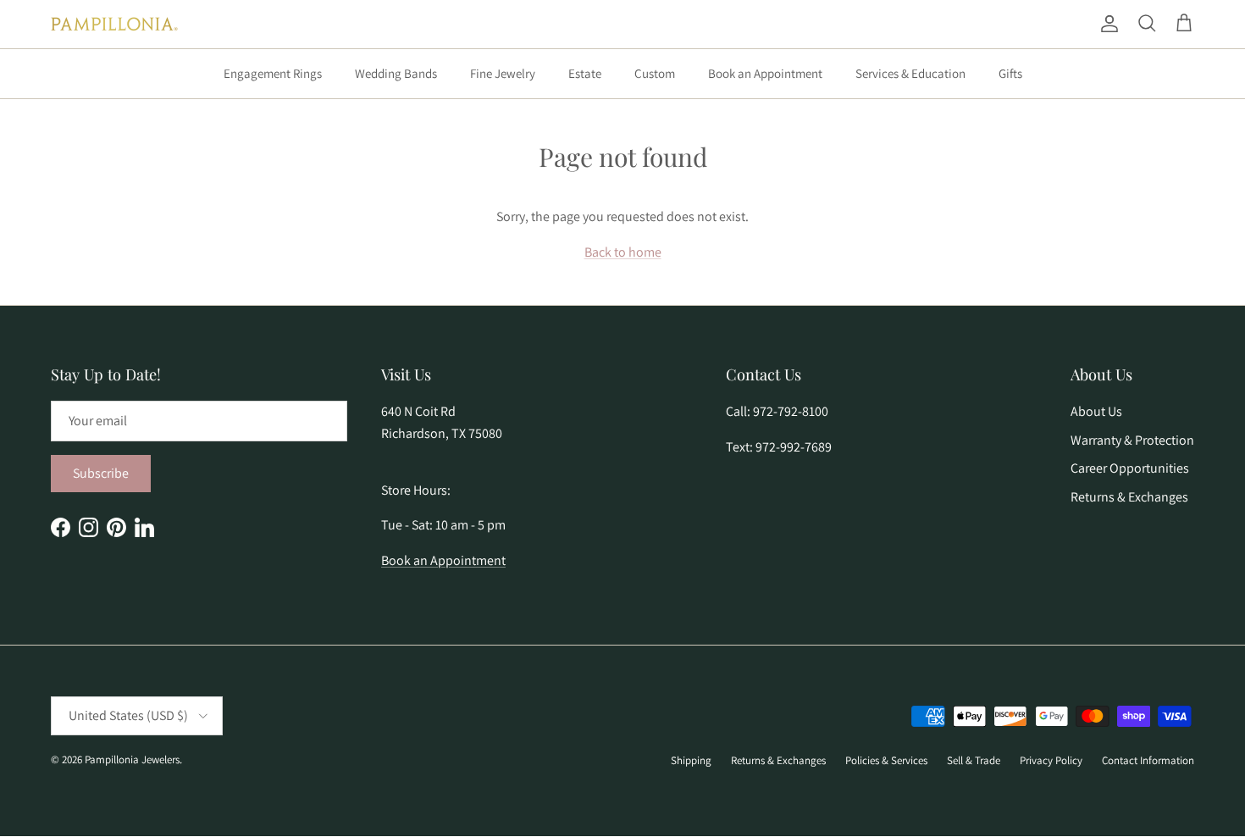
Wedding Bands (396, 73)
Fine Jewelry (502, 73)
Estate (584, 73)
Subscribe (101, 473)
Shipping (691, 760)
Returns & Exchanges (1129, 497)
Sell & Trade (973, 760)
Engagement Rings (273, 73)
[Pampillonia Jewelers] (114, 24)
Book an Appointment (765, 73)
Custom (654, 73)
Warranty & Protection (1132, 440)
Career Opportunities (1130, 468)
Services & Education (910, 73)
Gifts (1010, 73)
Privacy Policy (1051, 760)
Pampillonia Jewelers (132, 759)
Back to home (622, 252)
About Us (1096, 411)
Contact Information (1148, 760)
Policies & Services (886, 760)
